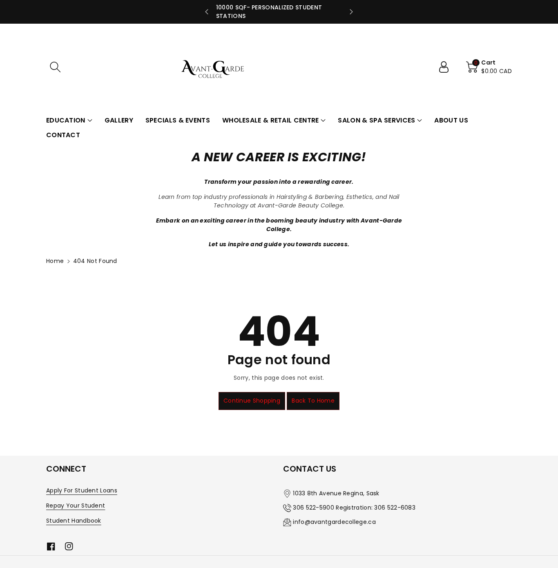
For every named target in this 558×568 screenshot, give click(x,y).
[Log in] (447, 67)
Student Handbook (73, 521)
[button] (55, 67)
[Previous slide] (206, 12)
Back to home (313, 400)
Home (55, 261)
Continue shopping (251, 400)
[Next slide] (351, 12)
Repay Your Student (75, 505)
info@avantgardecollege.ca (334, 522)
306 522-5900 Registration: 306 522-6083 (354, 507)
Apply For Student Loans (81, 490)
